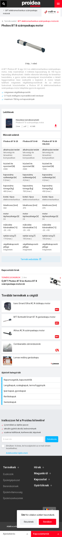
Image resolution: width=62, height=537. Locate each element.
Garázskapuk (31, 402)
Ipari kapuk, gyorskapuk (31, 391)
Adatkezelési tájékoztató (17, 453)
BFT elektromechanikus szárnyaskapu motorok (38, 21)
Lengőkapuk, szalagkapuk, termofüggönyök (31, 385)
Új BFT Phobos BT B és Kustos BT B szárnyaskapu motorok (31, 282)
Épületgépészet (11, 480)
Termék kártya (31, 307)
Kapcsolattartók (41, 533)
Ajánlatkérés (9, 533)
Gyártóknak (41, 485)
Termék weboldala (29, 259)
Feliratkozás (52, 439)
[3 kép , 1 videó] (31, 46)
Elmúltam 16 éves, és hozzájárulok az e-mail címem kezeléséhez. (28, 447)
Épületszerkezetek (13, 498)
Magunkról (41, 473)
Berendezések (11, 486)
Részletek (29, 521)
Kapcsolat (40, 479)
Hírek (37, 467)
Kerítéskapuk (31, 396)
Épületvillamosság (12, 492)
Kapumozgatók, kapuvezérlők (31, 380)
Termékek (9, 467)
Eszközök (8, 474)
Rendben (47, 521)
